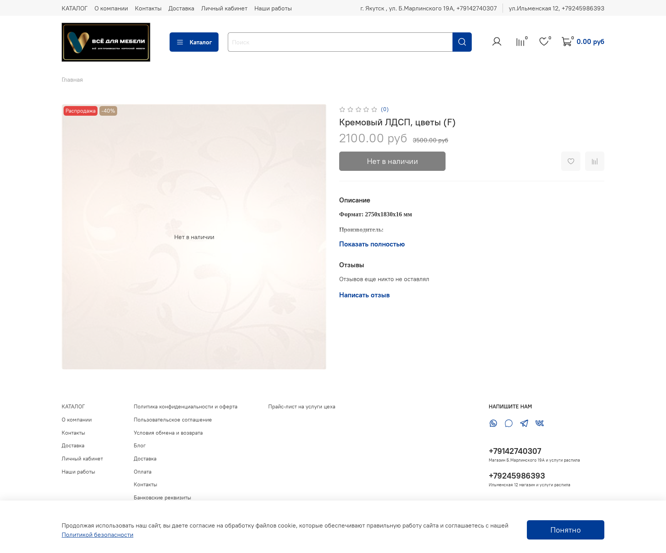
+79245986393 (517, 475)
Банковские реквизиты (162, 497)
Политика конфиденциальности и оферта (185, 406)
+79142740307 (515, 451)
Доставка (181, 8)
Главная (72, 79)
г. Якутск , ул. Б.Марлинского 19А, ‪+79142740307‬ (428, 8)
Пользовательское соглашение (173, 419)
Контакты (148, 8)
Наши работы (273, 8)
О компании (111, 8)
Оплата (142, 471)
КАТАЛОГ (74, 8)
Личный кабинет (224, 8)
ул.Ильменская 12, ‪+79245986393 (556, 8)
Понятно (565, 529)
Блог (140, 445)
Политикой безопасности (97, 534)
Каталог (201, 42)
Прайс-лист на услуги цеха (301, 406)
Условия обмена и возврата (168, 432)
